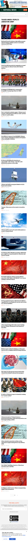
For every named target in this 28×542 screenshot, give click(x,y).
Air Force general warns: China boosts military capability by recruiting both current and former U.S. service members (14, 302)
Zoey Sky (7, 134)
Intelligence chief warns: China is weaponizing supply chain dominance (13, 488)
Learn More (5, 539)
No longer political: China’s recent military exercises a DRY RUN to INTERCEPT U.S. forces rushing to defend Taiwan (13, 278)
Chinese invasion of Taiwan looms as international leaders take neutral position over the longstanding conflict (14, 418)
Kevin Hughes (8, 392)
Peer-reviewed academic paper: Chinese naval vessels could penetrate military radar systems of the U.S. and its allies (13, 113)
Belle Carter (8, 370)
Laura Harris (8, 110)
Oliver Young (8, 415)
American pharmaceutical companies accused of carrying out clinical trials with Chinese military (13, 67)
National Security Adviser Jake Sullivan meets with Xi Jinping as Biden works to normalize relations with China (13, 43)
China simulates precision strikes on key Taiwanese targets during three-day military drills (13, 442)
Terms (6, 525)
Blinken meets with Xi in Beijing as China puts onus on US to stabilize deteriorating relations (13, 349)
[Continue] (25, 508)
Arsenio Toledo (8, 39)
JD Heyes (7, 323)
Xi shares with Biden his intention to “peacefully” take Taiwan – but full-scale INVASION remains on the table (11, 162)
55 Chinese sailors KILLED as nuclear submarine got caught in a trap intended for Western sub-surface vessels (13, 254)
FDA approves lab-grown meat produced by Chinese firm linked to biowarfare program (12, 372)
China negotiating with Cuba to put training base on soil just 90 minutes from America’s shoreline (12, 326)
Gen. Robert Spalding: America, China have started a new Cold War (12, 465)
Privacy (3, 525)
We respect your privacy (14, 511)
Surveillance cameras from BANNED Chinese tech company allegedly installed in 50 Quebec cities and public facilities (13, 138)
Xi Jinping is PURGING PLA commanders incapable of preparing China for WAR (11, 90)
